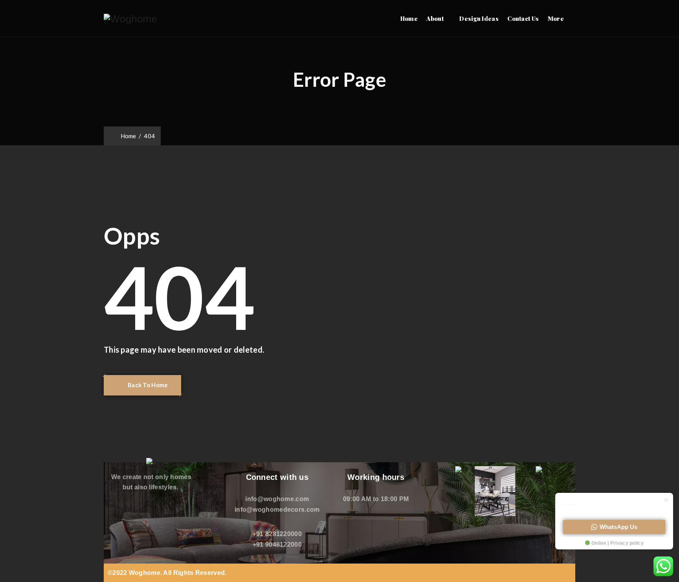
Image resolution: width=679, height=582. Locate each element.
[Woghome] (130, 18)
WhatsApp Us (618, 526)
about (435, 18)
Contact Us (523, 18)
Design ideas (479, 18)
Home (409, 18)
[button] (142, 385)
